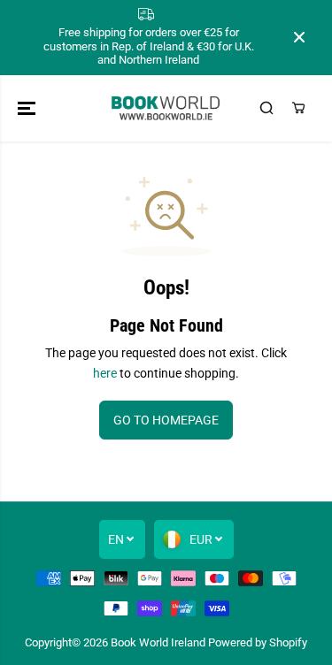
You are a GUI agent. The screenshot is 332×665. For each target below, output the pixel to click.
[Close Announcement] (299, 37)
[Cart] (298, 108)
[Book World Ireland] (166, 108)
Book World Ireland (158, 642)
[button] (28, 108)
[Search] (266, 108)
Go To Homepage (166, 420)
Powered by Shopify (257, 642)
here (105, 373)
